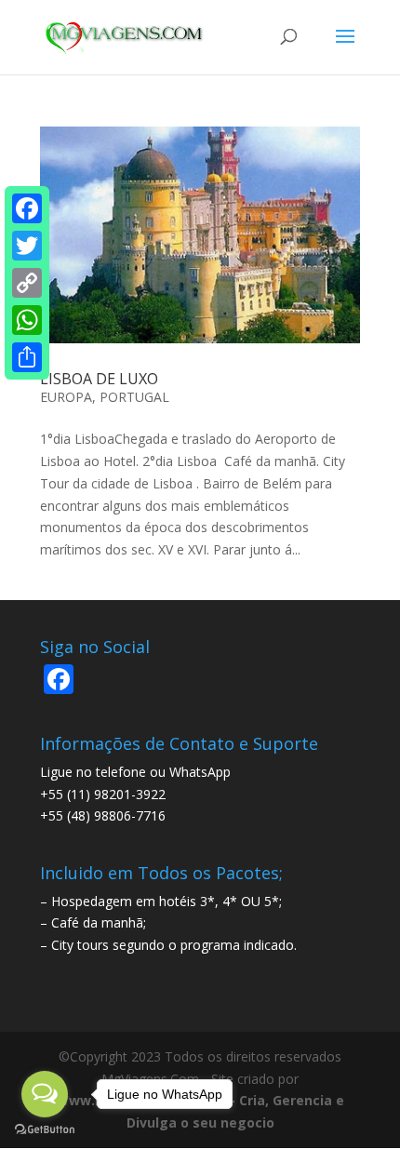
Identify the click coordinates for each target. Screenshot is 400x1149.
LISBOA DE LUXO (99, 378)
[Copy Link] (27, 282)
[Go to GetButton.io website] (44, 1130)
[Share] (27, 357)
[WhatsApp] (27, 320)
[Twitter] (27, 245)
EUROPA (66, 397)
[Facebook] (27, 208)
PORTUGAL (134, 397)
